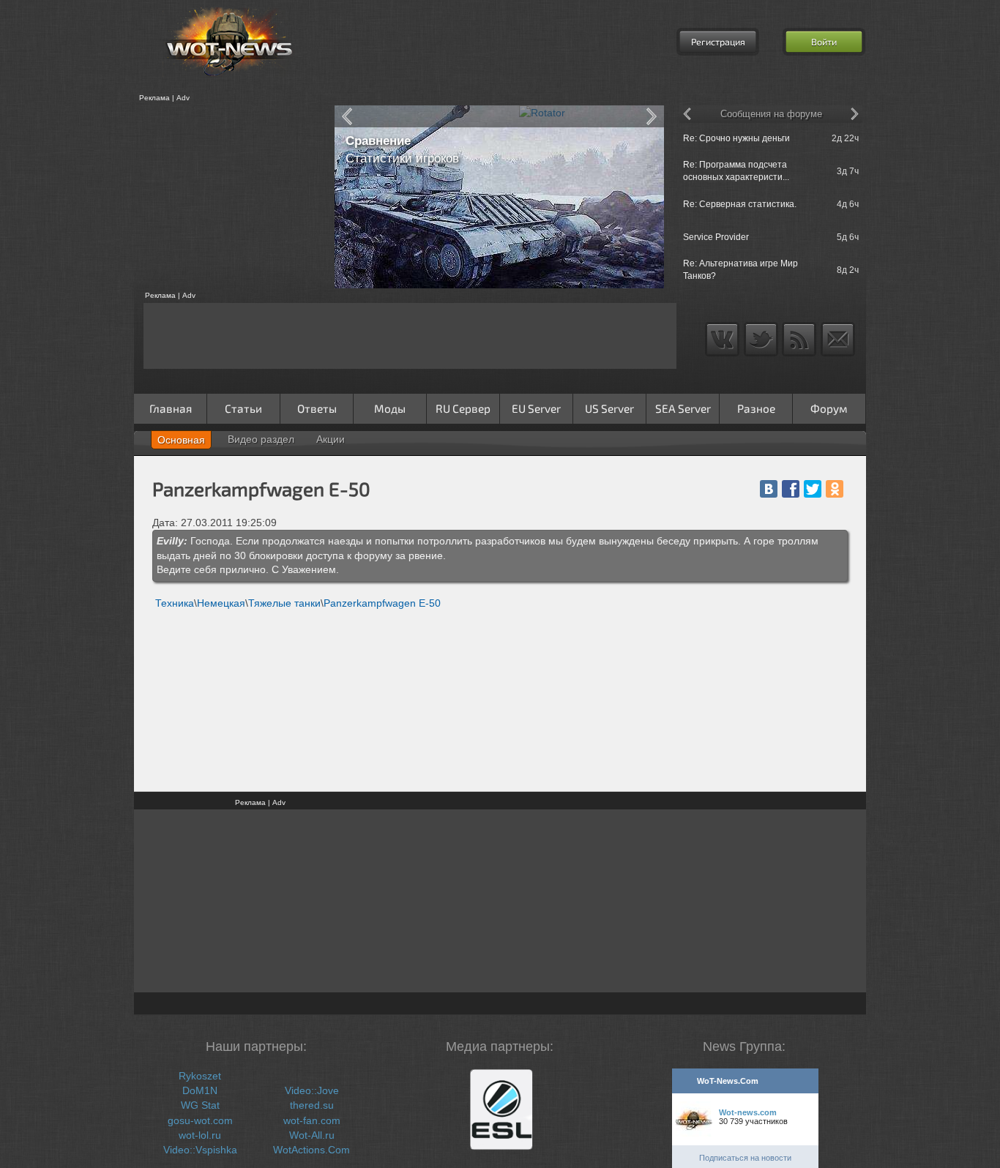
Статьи (243, 408)
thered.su (312, 1105)
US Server (609, 408)
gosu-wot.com (200, 1120)
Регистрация (718, 42)
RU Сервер (463, 408)
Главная (170, 408)
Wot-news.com (748, 1112)
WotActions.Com (311, 1150)
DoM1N (199, 1090)
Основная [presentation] (181, 440)
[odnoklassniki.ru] (834, 489)
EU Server (536, 408)
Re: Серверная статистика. (739, 204)
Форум (829, 408)
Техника (174, 603)
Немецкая (221, 603)
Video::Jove (312, 1090)
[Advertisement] (229, 196)
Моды (390, 408)
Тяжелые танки (284, 603)
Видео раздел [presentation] (261, 439)
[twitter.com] (812, 489)
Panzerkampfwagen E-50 (382, 603)
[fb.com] (790, 489)
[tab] (181, 439)
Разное (756, 408)
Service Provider (716, 237)
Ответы (317, 408)
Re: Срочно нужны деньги (736, 138)
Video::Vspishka (200, 1150)
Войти (824, 42)
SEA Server (683, 408)
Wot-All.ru (312, 1135)
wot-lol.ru (200, 1135)
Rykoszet (200, 1076)
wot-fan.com (311, 1120)
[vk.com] (768, 489)
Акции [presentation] (330, 439)
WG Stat (200, 1105)
